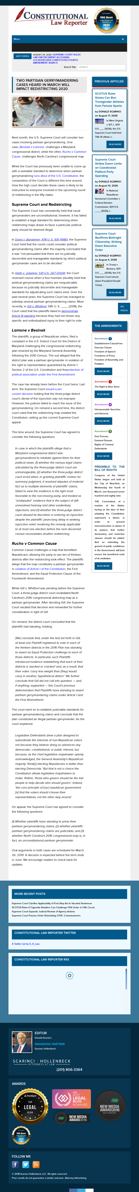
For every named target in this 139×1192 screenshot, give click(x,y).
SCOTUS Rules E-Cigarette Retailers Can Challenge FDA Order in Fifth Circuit (53, 907)
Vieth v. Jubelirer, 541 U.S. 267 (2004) (40, 273)
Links (124, 47)
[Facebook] (73, 1190)
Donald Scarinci (43, 1037)
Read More (115, 144)
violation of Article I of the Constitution (40, 569)
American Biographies (84, 49)
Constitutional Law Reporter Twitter (45, 933)
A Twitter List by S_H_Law (25, 943)
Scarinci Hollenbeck (45, 1048)
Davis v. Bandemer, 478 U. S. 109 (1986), (41, 239)
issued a (51, 389)
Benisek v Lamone (31, 147)
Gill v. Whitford (36, 306)
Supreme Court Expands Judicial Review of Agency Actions (43, 911)
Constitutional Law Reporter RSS (41, 959)
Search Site (70, 67)
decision (27, 394)
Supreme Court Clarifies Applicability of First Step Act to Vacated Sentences (52, 903)
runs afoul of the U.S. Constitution (56, 176)
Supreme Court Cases (48, 51)
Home (18, 47)
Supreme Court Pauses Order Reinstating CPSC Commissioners (46, 915)
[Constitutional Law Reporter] (51, 17)
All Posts (124, 308)
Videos (115, 47)
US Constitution (31, 49)
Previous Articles (109, 81)
